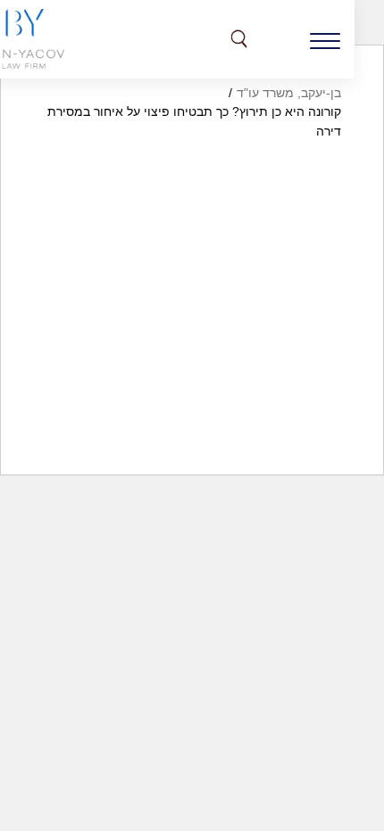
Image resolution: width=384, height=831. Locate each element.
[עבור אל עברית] (279, 39)
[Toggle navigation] (325, 39)
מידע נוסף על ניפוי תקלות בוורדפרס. (244, 477)
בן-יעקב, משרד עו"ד (289, 93)
